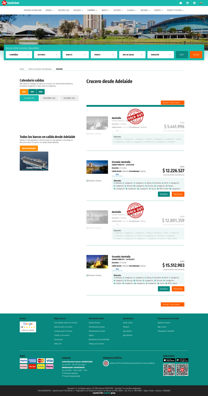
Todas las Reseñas (28, 330)
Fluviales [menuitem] (130, 10)
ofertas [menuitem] (49, 10)
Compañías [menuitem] (91, 10)
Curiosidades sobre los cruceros (65, 323)
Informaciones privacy (97, 327)
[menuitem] (180, 3)
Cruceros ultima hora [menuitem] (33, 10)
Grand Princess (118, 165)
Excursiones (58, 339)
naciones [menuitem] (144, 10)
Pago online (162, 327)
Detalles (164, 194)
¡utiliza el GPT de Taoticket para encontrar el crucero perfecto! (132, 363)
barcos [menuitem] (104, 10)
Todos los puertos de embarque (40, 69)
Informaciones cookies (97, 331)
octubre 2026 (29, 98)
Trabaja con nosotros (96, 344)
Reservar (178, 194)
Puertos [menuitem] (157, 10)
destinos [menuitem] (117, 10)
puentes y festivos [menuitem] (174, 10)
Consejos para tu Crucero (63, 331)
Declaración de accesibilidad (99, 339)
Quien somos (128, 323)
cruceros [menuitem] (77, 10)
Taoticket (107, 393)
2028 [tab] (40, 92)
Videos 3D (57, 344)
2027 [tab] (32, 92)
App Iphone (127, 331)
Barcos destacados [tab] (29, 148)
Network (126, 327)
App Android (127, 335)
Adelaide (125, 171)
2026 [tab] (24, 92)
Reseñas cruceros (164, 323)
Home (22, 69)
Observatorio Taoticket (166, 331)
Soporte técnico (94, 323)
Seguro (91, 335)
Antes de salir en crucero (63, 327)
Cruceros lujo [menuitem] (63, 10)
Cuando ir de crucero (61, 335)
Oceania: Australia (121, 162)
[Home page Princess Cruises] (117, 174)
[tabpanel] (49, 98)
